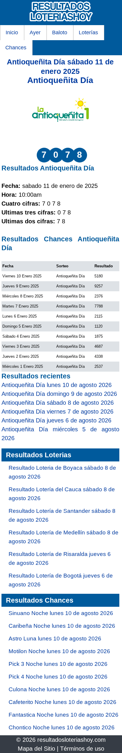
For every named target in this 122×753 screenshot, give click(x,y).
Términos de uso (82, 748)
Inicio (12, 32)
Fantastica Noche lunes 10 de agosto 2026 (63, 715)
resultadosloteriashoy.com (71, 739)
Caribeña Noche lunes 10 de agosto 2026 (62, 626)
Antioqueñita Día (60, 80)
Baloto (59, 32)
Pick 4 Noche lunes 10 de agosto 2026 (58, 677)
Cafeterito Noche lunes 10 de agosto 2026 (62, 702)
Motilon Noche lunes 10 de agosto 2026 (59, 651)
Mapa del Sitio (36, 748)
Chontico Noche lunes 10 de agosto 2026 (62, 727)
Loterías (88, 32)
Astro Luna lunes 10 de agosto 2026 (55, 638)
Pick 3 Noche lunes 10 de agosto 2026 (58, 664)
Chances (15, 48)
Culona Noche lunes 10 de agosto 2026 (59, 689)
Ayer (35, 32)
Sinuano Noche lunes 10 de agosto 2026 (61, 613)
